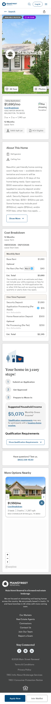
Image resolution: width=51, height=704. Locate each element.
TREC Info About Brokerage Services (24, 675)
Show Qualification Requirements (23, 442)
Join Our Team (25, 631)
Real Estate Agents (25, 619)
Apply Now (15, 698)
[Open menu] (46, 4)
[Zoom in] (7, 554)
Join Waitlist (37, 698)
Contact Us (25, 627)
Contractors (25, 623)
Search (11, 11)
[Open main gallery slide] (25, 54)
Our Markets (25, 615)
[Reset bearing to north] (7, 562)
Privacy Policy (24, 669)
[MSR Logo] (25, 584)
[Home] (9, 4)
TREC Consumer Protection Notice (25, 680)
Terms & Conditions (24, 664)
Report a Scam (25, 636)
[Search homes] (29, 4)
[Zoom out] (7, 558)
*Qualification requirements (20, 420)
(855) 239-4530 (25, 459)
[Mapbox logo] (11, 566)
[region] (25, 544)
